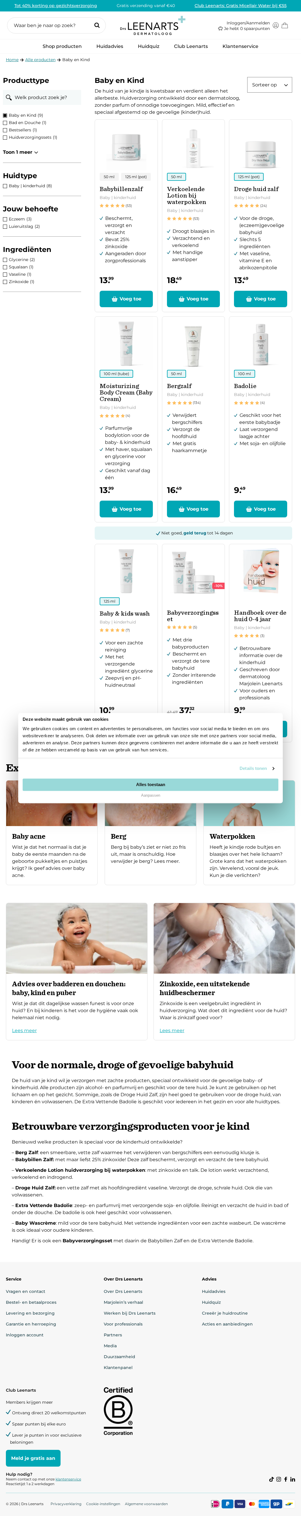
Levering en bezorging (30, 1313)
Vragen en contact (25, 1291)
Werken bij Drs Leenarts (129, 1313)
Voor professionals (123, 1324)
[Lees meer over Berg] (150, 832)
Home (12, 59)
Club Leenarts (191, 46)
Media (110, 1345)
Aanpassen (150, 795)
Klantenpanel (118, 1367)
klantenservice (68, 1479)
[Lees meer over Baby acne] (51, 832)
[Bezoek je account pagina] (276, 25)
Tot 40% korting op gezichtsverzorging (55, 5)
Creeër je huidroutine (225, 1313)
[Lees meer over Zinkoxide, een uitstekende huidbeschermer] (224, 971)
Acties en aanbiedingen (227, 1324)
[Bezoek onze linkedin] (292, 1479)
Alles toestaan (150, 784)
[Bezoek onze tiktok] (271, 1479)
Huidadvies (109, 48)
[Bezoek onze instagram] (278, 1479)
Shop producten (62, 48)
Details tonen (253, 768)
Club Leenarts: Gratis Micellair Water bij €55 (241, 5)
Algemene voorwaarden (146, 1504)
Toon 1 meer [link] (17, 152)
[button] (56, 25)
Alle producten (40, 59)
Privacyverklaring (66, 1504)
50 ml (109, 176)
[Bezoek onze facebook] (285, 1479)
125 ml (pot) (136, 176)
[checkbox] (42, 115)
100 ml (244, 373)
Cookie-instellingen (103, 1504)
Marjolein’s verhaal (123, 1302)
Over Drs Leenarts (123, 1291)
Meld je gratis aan (33, 1458)
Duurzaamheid (119, 1356)
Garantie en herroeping (31, 1324)
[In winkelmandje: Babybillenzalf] (126, 299)
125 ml (110, 601)
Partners (113, 1335)
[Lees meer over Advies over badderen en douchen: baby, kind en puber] (76, 971)
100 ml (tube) (116, 373)
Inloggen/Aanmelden (248, 23)
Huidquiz (148, 46)
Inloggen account (25, 1335)
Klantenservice (240, 46)
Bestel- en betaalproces (31, 1302)
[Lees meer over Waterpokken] (249, 832)
